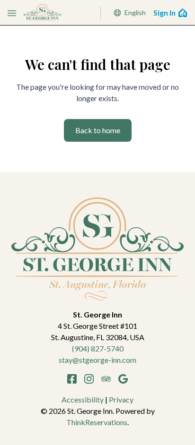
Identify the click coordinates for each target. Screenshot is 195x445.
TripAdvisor (106, 379)
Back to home (97, 130)
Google (123, 379)
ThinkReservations (96, 422)
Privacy (121, 399)
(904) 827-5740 (98, 348)
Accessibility (83, 399)
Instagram (89, 379)
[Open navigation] (12, 13)
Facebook (72, 379)
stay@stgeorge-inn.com (97, 359)
